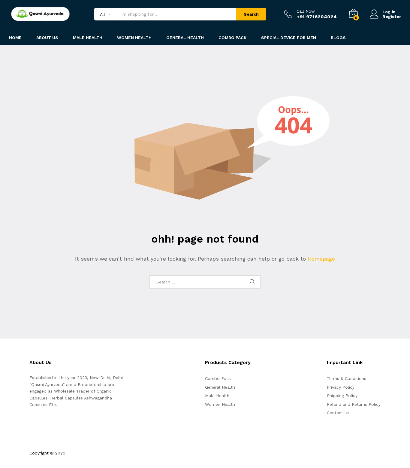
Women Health (134, 37)
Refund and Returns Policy (354, 404)
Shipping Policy (342, 395)
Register (391, 16)
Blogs (338, 37)
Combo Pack (218, 378)
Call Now (306, 11)
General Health (220, 387)
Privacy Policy (340, 387)
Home (15, 37)
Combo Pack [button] (232, 37)
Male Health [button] (87, 37)
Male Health (217, 395)
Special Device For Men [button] (288, 37)
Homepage (321, 258)
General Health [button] (185, 37)
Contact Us (338, 412)
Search (251, 14)
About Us (47, 37)
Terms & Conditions (346, 378)
